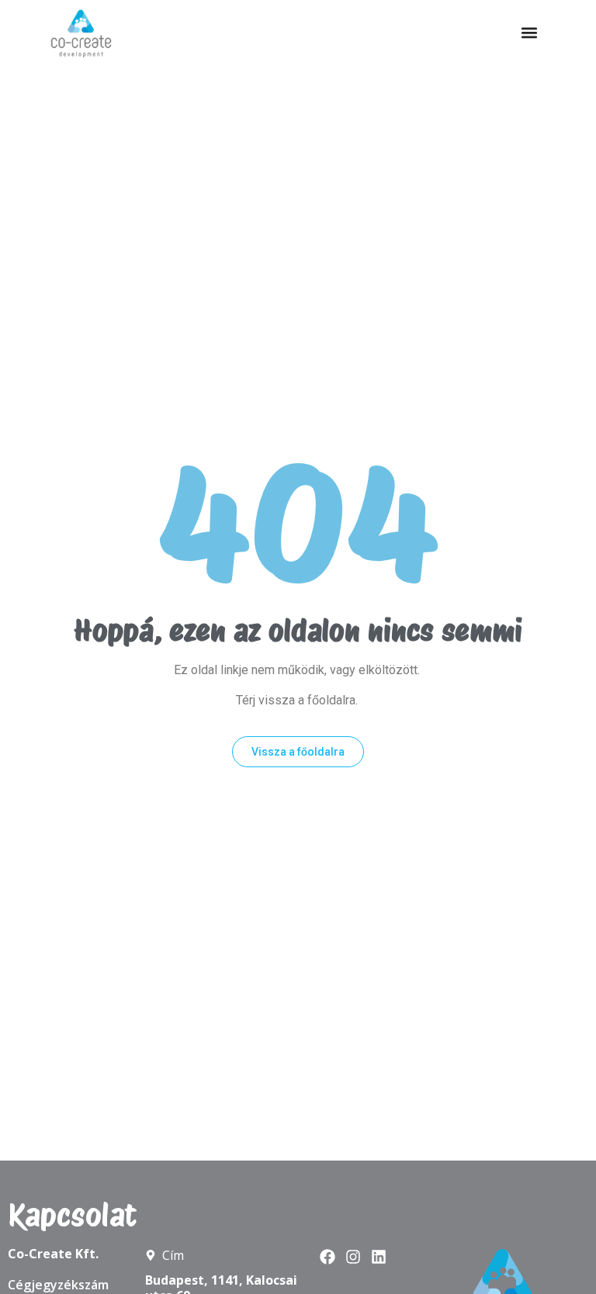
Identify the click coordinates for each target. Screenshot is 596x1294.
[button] (529, 33)
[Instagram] (353, 1257)
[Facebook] (327, 1257)
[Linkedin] (379, 1257)
